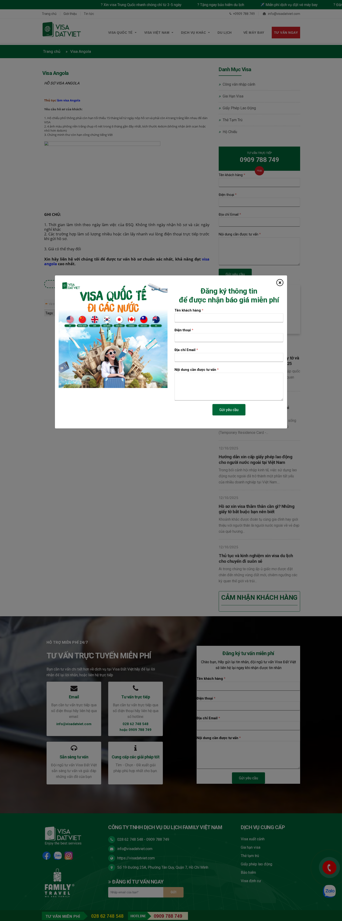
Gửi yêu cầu (228, 410)
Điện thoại (183, 330)
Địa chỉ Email (186, 350)
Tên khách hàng (188, 310)
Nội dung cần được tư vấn (196, 370)
